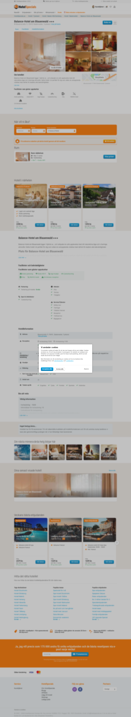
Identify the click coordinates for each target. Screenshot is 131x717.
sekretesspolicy (58, 360)
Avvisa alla (59, 369)
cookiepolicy (69, 360)
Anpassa (86, 369)
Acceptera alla (47, 369)
